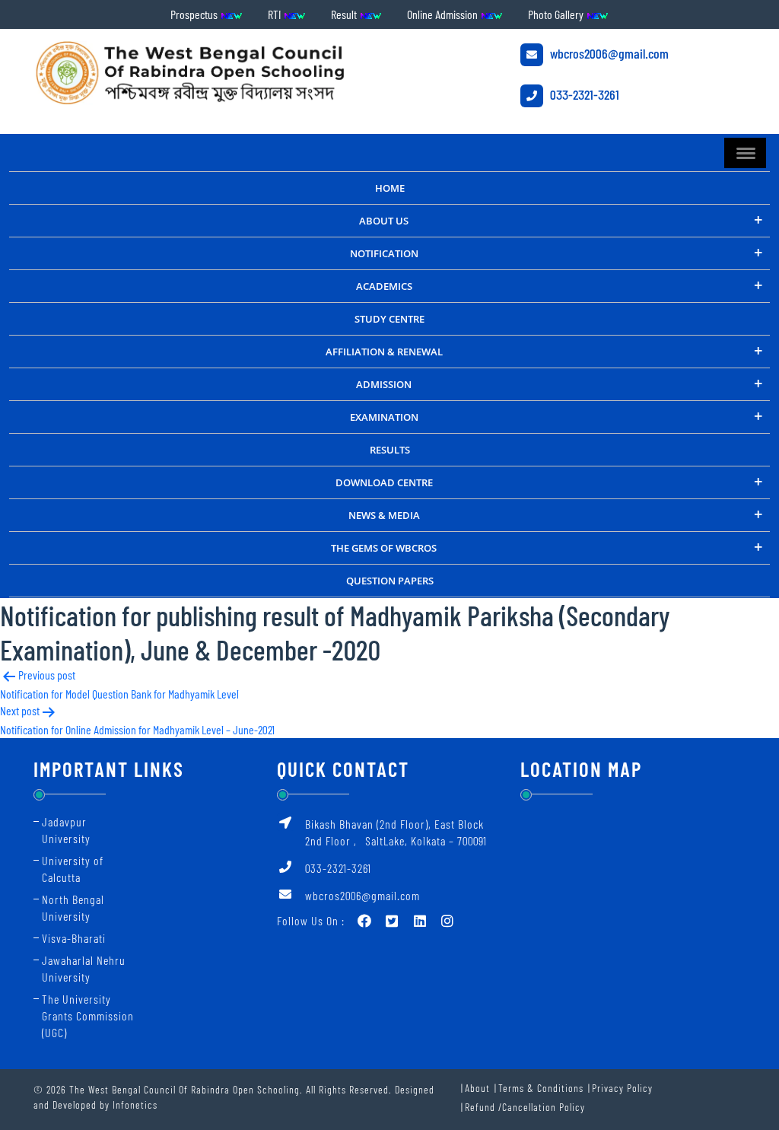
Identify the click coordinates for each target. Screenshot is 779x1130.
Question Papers (390, 580)
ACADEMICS (384, 286)
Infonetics (135, 1104)
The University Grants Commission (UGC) (88, 1015)
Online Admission (443, 14)
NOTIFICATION (384, 253)
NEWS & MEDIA (384, 515)
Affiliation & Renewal (384, 351)
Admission (384, 384)
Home (390, 188)
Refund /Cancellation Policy (525, 1106)
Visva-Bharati (74, 938)
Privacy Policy (622, 1087)
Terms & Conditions (540, 1087)
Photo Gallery (557, 14)
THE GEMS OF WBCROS (384, 548)
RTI (275, 14)
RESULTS (390, 450)
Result (345, 14)
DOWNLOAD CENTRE (384, 482)
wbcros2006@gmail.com (608, 53)
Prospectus (195, 14)
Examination (384, 417)
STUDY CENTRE (389, 319)
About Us (384, 221)
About (477, 1087)
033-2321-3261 (583, 94)
